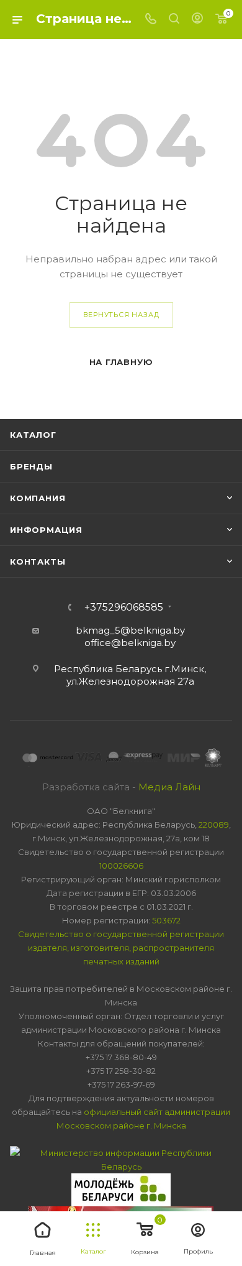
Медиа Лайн (169, 787)
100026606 (121, 866)
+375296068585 (123, 607)
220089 (214, 824)
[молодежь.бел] (121, 1189)
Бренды (31, 466)
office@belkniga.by (130, 643)
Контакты (37, 561)
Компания (37, 498)
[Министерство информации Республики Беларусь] (121, 1158)
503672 (166, 920)
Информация (46, 530)
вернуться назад (121, 314)
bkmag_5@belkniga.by (130, 630)
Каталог (33, 435)
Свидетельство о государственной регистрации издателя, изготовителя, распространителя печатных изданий (121, 947)
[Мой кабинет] (197, 19)
